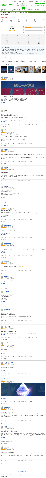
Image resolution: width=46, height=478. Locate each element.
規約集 (26, 474)
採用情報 (22, 474)
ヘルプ (15, 1)
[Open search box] (2, 58)
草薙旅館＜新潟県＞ (5, 14)
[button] (4, 69)
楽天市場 (36, 1)
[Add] (43, 15)
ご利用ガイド (20, 1)
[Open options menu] (44, 77)
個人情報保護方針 (9, 474)
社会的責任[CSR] (16, 474)
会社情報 (3, 474)
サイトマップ (25, 1)
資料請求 (30, 474)
